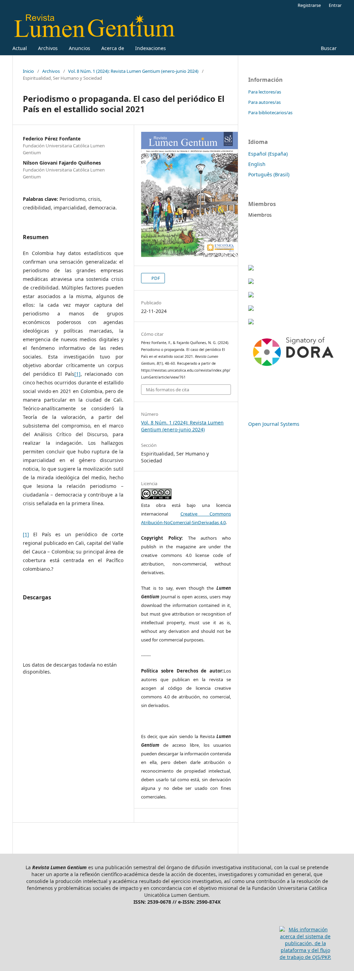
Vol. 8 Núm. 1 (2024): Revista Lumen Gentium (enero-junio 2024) (133, 71)
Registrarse (309, 5)
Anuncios (79, 48)
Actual (19, 48)
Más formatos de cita (167, 389)
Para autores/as (264, 102)
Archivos (48, 48)
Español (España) (268, 153)
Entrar (335, 5)
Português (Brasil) (268, 174)
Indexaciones (150, 48)
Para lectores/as (264, 92)
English (257, 164)
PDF (155, 278)
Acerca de (112, 48)
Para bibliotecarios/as (270, 112)
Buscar (328, 48)
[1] (77, 374)
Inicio (28, 71)
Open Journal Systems (273, 424)
